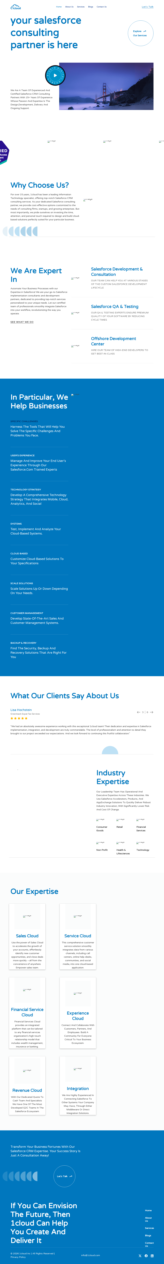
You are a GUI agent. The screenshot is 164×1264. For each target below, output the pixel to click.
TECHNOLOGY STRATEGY (26, 489)
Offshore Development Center (113, 341)
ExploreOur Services (140, 33)
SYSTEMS (16, 523)
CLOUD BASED (19, 553)
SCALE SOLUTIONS (22, 583)
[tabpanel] (82, 721)
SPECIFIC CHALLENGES (24, 421)
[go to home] (16, 6)
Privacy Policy (18, 1257)
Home (59, 7)
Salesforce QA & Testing (115, 306)
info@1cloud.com (90, 1255)
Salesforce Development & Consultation (117, 272)
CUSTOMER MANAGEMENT (27, 613)
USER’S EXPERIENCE (23, 455)
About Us (69, 7)
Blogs (90, 7)
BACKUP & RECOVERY (23, 643)
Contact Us (102, 7)
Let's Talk (147, 6)
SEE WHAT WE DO (22, 322)
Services (81, 7)
